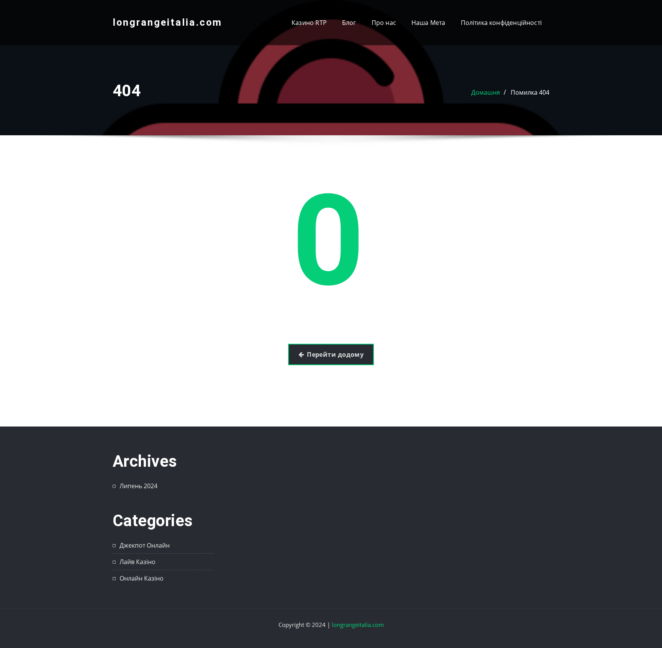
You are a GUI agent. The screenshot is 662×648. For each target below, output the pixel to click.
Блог (349, 22)
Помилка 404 (530, 92)
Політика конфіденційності (501, 22)
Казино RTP (309, 22)
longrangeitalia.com (167, 22)
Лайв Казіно (138, 562)
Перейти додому (335, 354)
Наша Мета (428, 22)
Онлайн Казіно (142, 578)
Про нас (384, 22)
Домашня (485, 92)
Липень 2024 (138, 486)
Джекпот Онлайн (145, 545)
